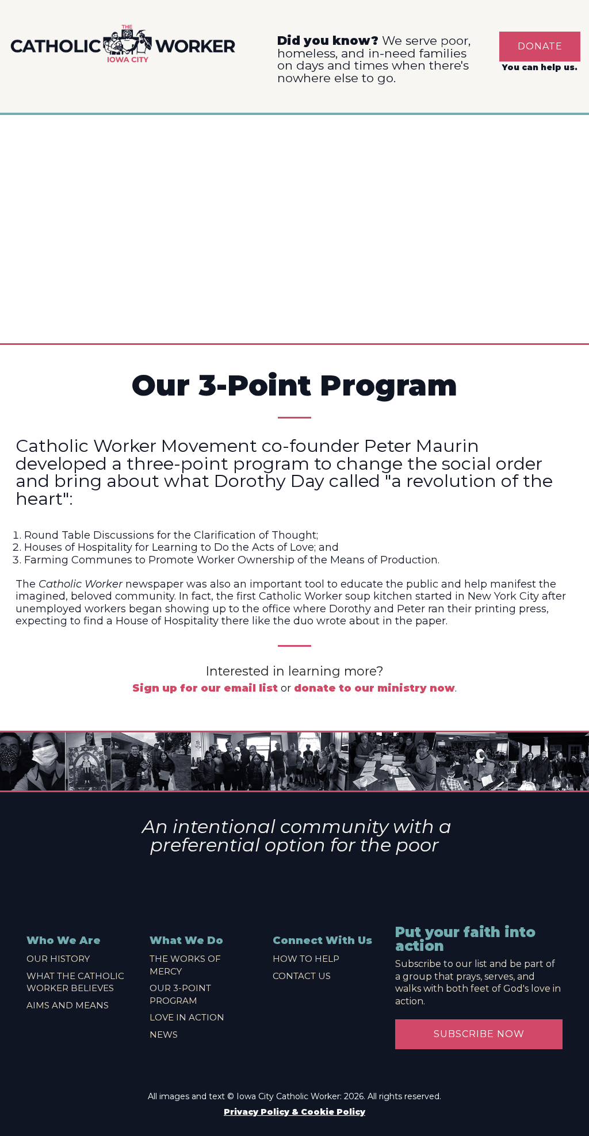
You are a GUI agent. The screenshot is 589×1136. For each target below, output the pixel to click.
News (164, 1034)
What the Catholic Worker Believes (75, 982)
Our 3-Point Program (180, 994)
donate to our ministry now (374, 688)
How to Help (306, 958)
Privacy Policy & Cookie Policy (294, 1112)
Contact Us (302, 975)
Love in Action (187, 1017)
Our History (58, 958)
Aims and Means (67, 1005)
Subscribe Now (479, 1033)
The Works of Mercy (185, 965)
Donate (540, 46)
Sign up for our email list (205, 688)
